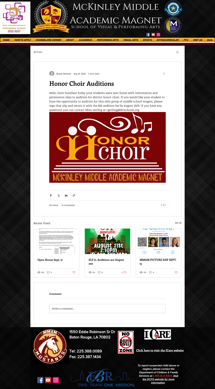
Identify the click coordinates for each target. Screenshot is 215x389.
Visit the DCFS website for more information (160, 379)
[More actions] (164, 73)
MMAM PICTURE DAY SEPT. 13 (158, 261)
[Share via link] (73, 195)
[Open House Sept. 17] (56, 241)
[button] (85, 40)
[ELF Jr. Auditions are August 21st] (107, 241)
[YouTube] (153, 34)
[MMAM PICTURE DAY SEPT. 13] (158, 241)
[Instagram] (158, 34)
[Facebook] (148, 34)
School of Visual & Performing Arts (115, 27)
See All (178, 222)
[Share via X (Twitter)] (58, 195)
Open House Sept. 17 (50, 260)
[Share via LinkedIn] (66, 195)
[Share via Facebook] (50, 195)
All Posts (38, 51)
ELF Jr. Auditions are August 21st (106, 261)
